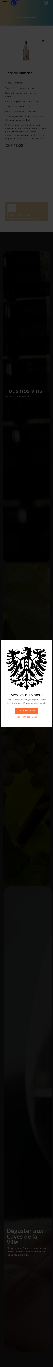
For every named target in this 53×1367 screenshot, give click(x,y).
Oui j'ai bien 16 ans (26, 710)
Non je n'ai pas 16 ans (26, 716)
